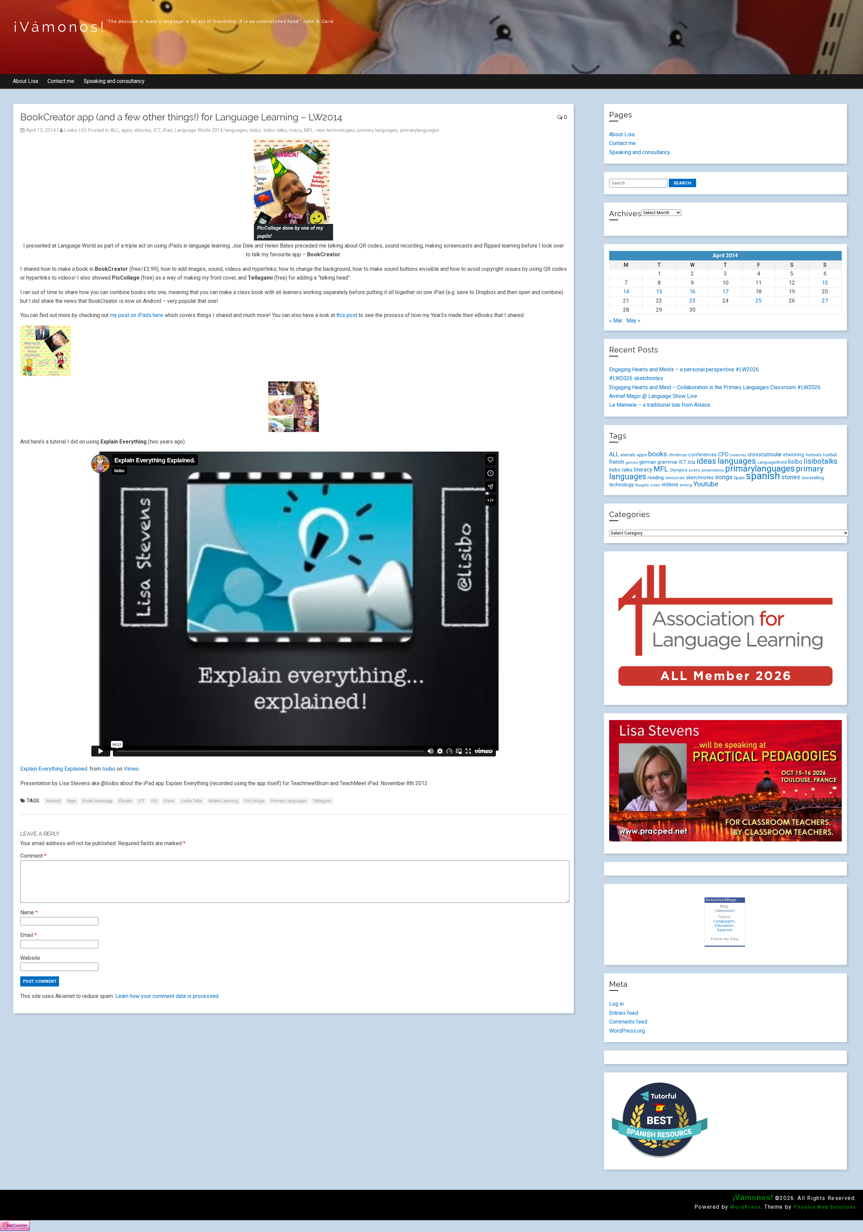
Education (724, 925)
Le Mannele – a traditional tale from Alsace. (660, 405)
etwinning (793, 454)
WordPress (745, 1207)
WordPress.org (627, 1031)
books (657, 454)
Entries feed (623, 1013)
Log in (616, 1004)
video (655, 485)
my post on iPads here (136, 315)
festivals (813, 454)
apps (126, 130)
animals (627, 454)
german (647, 462)
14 (626, 291)
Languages (724, 921)
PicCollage (254, 801)
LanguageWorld (772, 462)
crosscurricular (765, 454)
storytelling (813, 477)
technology (621, 485)
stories (790, 477)
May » (633, 320)
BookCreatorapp (97, 801)
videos (669, 484)
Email (28, 935)
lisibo (71, 130)
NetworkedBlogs (721, 900)
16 (692, 291)
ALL (114, 130)
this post (346, 315)
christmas (677, 455)
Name (29, 912)
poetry (694, 470)
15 (659, 291)
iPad (167, 130)
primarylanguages (419, 130)
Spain (739, 477)
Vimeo (131, 769)
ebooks (143, 130)
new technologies (335, 130)
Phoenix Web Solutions (825, 1207)
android (53, 801)
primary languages (377, 130)
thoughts (642, 485)
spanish (763, 476)
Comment (33, 856)
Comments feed (628, 1022)
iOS (154, 801)
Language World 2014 (198, 130)
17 (725, 291)
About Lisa (25, 81)
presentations (713, 470)
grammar (667, 462)
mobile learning (223, 801)
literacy (643, 469)
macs (295, 130)
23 (692, 300)
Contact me (61, 81)
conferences (702, 455)
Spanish (725, 930)
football (830, 455)
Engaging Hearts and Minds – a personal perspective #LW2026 (684, 369)
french (616, 462)
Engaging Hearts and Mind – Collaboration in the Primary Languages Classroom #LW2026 (715, 387)
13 (825, 283)
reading (656, 478)
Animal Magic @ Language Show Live (653, 396)
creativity (738, 455)
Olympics (678, 470)
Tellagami (322, 801)
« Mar (615, 320)
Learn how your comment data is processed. (167, 996)
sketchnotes (700, 478)
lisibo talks (275, 130)
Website (30, 958)
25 (758, 300)
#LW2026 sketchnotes (636, 378)
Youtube (705, 484)
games (631, 462)
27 (825, 300)
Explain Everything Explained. (54, 769)
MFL (309, 130)
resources (675, 478)
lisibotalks (820, 461)
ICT (156, 130)
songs (724, 477)
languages (236, 130)
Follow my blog (724, 939)
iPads (169, 801)
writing (686, 485)
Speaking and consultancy (114, 81)
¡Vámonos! (60, 27)
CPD (723, 454)
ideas (706, 461)
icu (691, 461)
